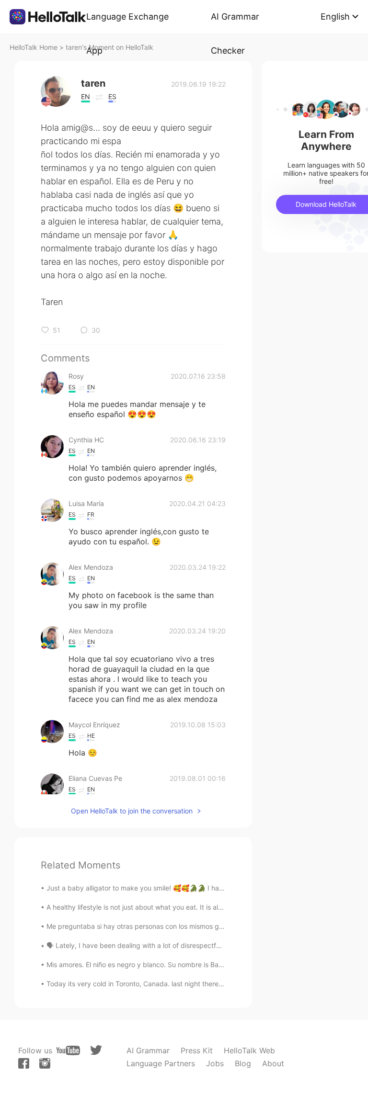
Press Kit (197, 1050)
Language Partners (160, 1063)
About (273, 1063)
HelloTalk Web (249, 1050)
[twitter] (96, 1050)
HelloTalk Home (34, 47)
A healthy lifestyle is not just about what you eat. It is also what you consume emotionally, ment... (197, 907)
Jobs (215, 1063)
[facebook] (23, 1063)
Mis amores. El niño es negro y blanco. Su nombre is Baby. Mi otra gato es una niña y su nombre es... (203, 964)
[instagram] (44, 1063)
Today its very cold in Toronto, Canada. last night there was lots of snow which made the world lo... (201, 984)
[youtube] (68, 1050)
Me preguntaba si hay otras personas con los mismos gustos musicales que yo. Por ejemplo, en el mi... (206, 926)
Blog (243, 1063)
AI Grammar (148, 1050)
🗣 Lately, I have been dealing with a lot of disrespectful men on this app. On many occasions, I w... (201, 945)
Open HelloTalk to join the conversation (132, 811)
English (335, 16)
